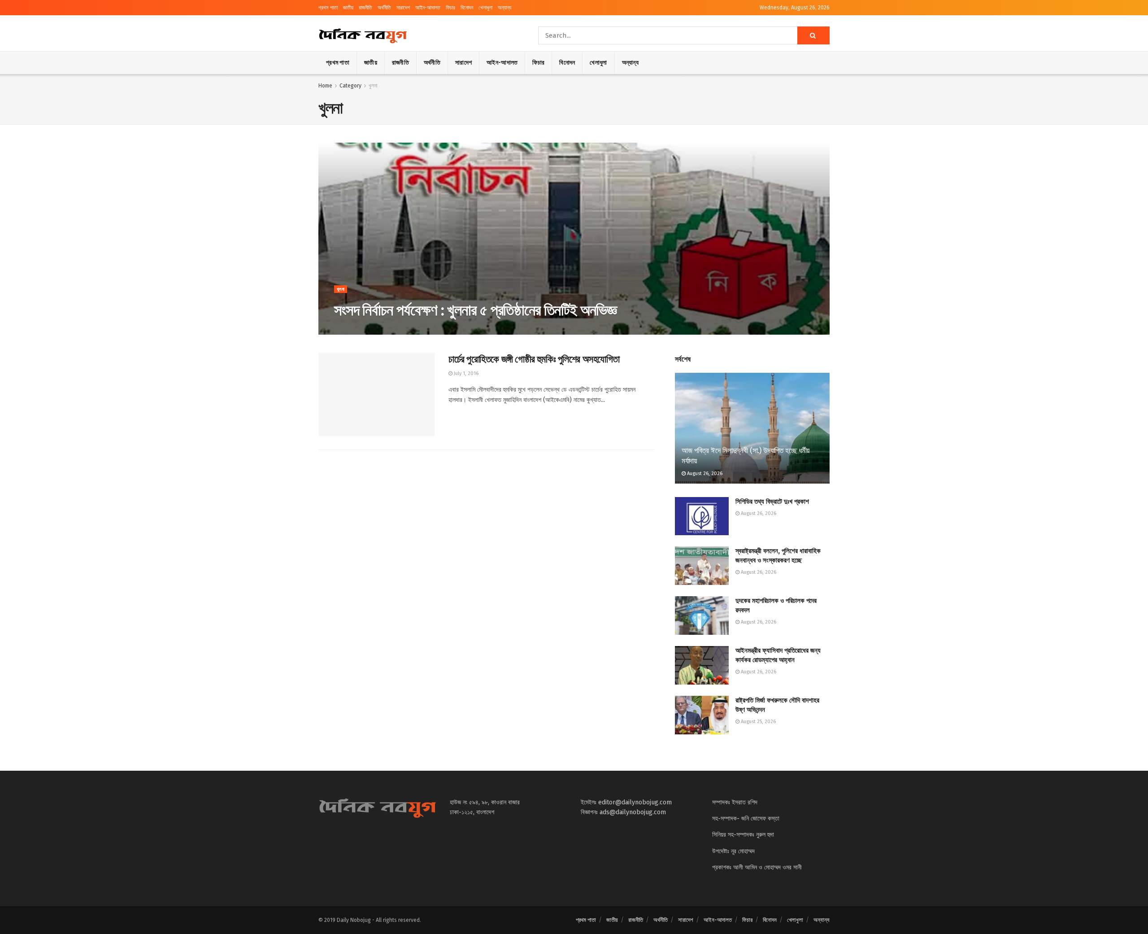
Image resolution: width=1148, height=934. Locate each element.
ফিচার (450, 7)
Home (325, 86)
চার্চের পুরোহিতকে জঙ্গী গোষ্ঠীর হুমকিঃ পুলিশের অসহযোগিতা (534, 359)
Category (350, 86)
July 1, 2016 (465, 373)
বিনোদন (467, 7)
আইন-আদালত (427, 7)
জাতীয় (348, 7)
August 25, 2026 (757, 722)
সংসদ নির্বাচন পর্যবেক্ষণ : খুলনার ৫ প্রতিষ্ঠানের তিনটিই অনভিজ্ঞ (475, 310)
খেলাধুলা (485, 7)
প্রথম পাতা (328, 7)
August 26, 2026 (704, 473)
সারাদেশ (403, 7)
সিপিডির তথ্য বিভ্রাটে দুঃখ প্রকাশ (772, 502)
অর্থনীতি (384, 7)
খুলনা (373, 86)
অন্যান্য (504, 7)
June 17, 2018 (353, 329)
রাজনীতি (365, 7)
